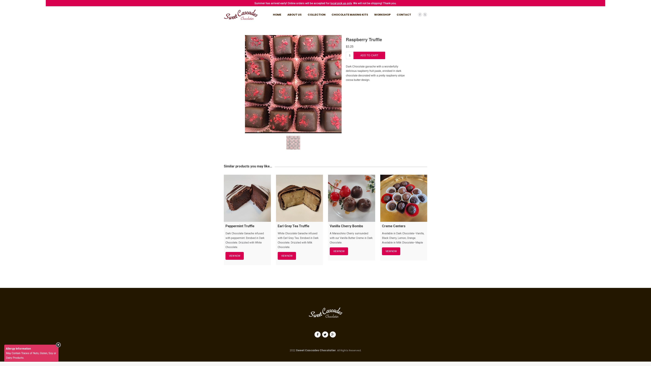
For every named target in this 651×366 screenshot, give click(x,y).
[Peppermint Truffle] (247, 198)
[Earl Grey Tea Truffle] (299, 198)
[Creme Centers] (403, 198)
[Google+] (333, 334)
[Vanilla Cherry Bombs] (351, 198)
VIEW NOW (234, 256)
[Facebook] (317, 334)
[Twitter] (325, 334)
